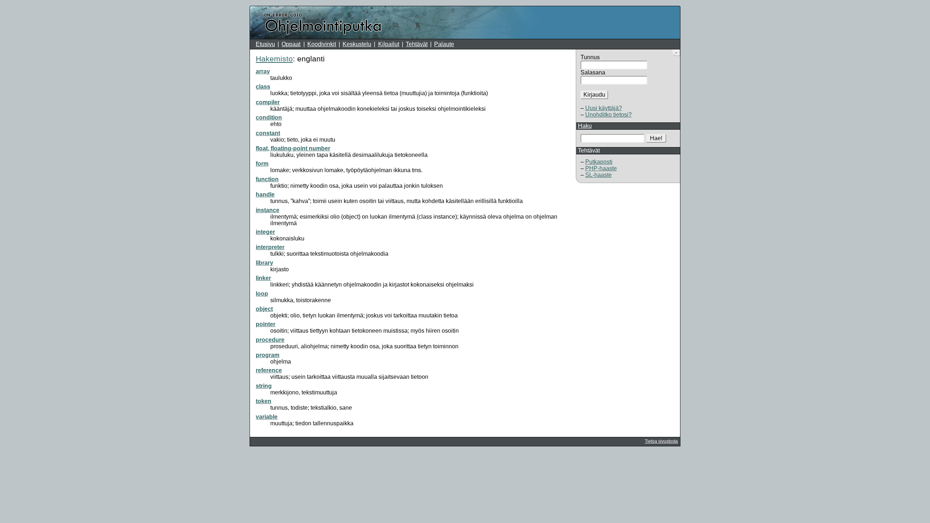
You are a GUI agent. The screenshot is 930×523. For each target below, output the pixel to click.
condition (269, 117)
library (264, 263)
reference (269, 370)
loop (262, 294)
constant (268, 133)
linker (263, 278)
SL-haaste (598, 175)
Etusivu (265, 44)
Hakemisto (274, 58)
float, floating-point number (293, 148)
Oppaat (291, 44)
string (264, 386)
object (264, 309)
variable (267, 417)
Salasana (593, 72)
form (262, 164)
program (267, 355)
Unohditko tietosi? (608, 115)
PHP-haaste (601, 168)
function (267, 179)
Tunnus (590, 57)
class (263, 87)
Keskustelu (357, 44)
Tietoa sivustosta (661, 441)
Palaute (444, 44)
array (263, 71)
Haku (585, 126)
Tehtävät (417, 44)
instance (267, 210)
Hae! (656, 138)
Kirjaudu (594, 95)
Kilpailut (388, 44)
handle (265, 194)
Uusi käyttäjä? (603, 108)
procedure (270, 340)
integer (265, 232)
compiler (268, 102)
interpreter (270, 247)
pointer (265, 324)
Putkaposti (598, 162)
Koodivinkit (321, 44)
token (263, 401)
